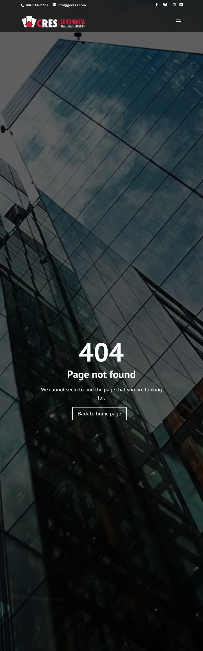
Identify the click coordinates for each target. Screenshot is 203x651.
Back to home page (99, 413)
